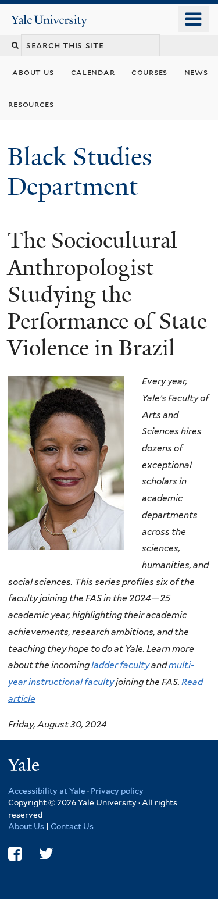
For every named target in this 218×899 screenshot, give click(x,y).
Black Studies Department (80, 171)
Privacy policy (117, 790)
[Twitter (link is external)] (46, 854)
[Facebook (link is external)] (15, 854)
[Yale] (25, 766)
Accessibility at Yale (46, 790)
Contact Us (72, 826)
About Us (26, 826)
